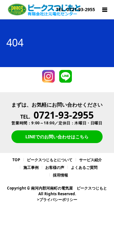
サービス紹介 (90, 159)
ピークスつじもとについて (50, 159)
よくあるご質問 (84, 167)
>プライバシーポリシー (57, 199)
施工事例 (31, 167)
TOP (16, 159)
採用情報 (60, 175)
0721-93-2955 (64, 114)
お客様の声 (54, 167)
